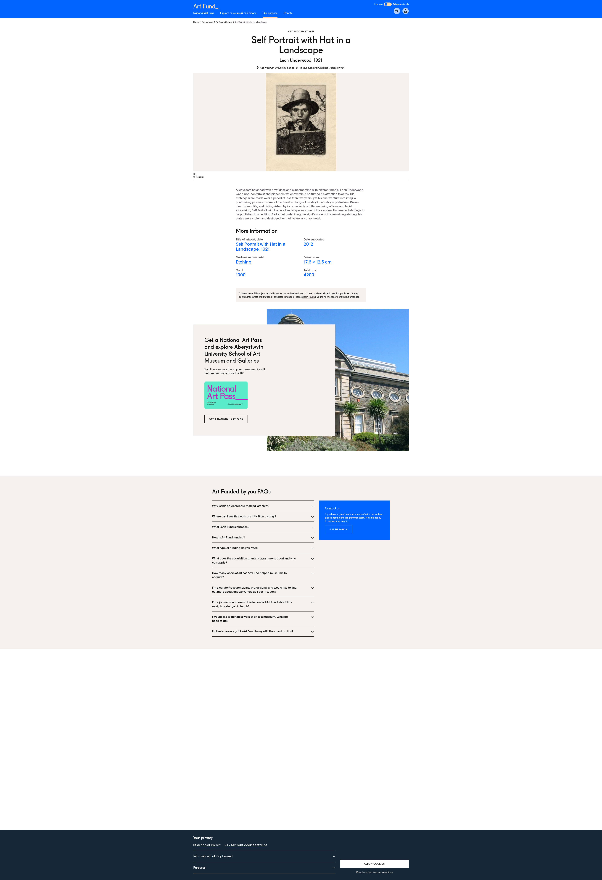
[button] (226, 419)
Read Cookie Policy (207, 845)
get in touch (308, 296)
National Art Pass (203, 13)
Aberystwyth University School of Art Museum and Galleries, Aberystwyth (302, 67)
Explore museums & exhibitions (238, 13)
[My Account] (405, 11)
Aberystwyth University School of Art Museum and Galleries (233, 354)
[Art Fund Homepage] (205, 6)
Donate (288, 13)
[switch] (388, 4)
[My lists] (397, 11)
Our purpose (270, 13)
